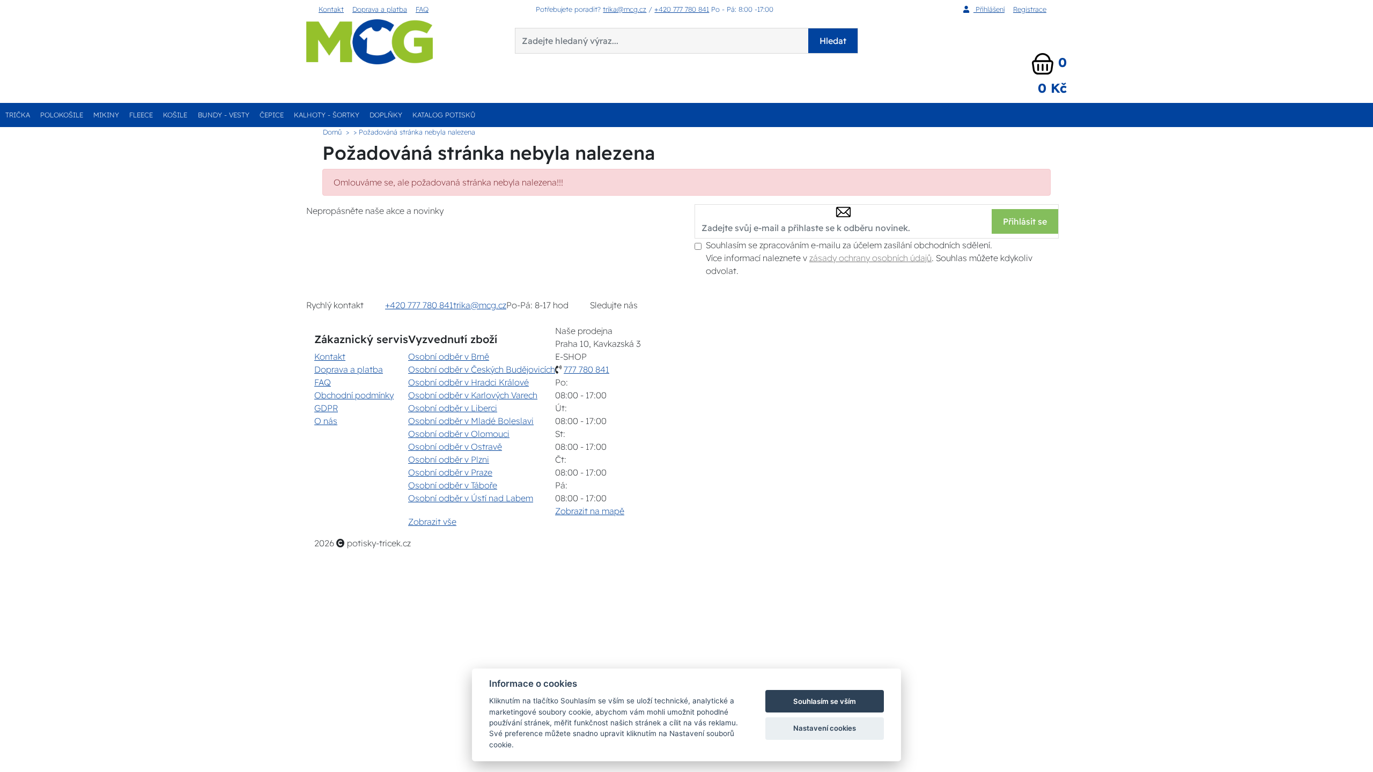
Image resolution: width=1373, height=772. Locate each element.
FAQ (422, 9)
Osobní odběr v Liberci (452, 408)
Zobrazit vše (432, 521)
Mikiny (106, 114)
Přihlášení (989, 9)
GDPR (326, 408)
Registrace (1029, 9)
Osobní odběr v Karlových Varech (472, 395)
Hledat (833, 40)
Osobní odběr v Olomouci (459, 433)
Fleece (141, 114)
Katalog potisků (444, 114)
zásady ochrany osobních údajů (870, 258)
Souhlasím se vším (824, 701)
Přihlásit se (1025, 221)
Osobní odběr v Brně (448, 356)
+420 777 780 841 (681, 9)
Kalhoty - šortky (326, 114)
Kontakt (331, 9)
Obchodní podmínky (354, 395)
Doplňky (386, 114)
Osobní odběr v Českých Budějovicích (481, 369)
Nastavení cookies (824, 728)
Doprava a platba (379, 9)
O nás (325, 420)
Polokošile (61, 114)
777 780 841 (586, 369)
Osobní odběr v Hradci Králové (468, 382)
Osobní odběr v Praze (450, 472)
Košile (175, 114)
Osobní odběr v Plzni (448, 459)
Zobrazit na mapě (589, 511)
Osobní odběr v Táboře (452, 485)
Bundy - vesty (223, 114)
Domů (332, 132)
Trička (17, 114)
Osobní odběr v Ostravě (455, 446)
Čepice (272, 114)
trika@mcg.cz (624, 9)
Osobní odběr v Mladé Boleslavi (471, 420)
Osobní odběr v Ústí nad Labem (470, 498)
